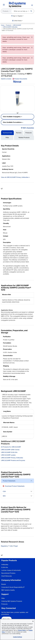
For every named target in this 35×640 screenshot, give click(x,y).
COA (4, 491)
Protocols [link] (4, 604)
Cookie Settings (17, 637)
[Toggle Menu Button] (3, 4)
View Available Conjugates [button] (12, 116)
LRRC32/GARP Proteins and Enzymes (13, 460)
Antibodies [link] (4, 564)
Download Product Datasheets (14, 486)
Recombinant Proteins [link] (8, 573)
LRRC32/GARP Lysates (8, 455)
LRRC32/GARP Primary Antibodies (12, 458)
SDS (4, 496)
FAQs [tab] (7, 137)
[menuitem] (2, 25)
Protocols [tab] (28, 133)
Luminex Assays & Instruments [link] (11, 570)
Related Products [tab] (24, 137)
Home (2, 25)
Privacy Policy (22, 630)
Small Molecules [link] (6, 576)
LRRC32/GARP (17, 25)
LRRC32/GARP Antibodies (10, 27)
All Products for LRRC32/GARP (11, 447)
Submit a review (6, 79)
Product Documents (20, 79)
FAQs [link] (3, 598)
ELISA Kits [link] (4, 567)
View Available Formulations (12, 122)
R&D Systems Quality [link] (8, 590)
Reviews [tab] (18, 133)
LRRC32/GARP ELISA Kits (9, 452)
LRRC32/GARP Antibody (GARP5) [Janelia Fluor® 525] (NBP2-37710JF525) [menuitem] (17, 29)
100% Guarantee (28, 128)
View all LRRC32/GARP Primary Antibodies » (15, 177)
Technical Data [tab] (7, 133)
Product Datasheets (9, 481)
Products (8, 25)
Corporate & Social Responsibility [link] (12, 587)
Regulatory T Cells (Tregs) (9, 546)
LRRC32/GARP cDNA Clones (10, 449)
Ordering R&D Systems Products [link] (11, 601)
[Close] (32, 37)
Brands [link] (3, 584)
